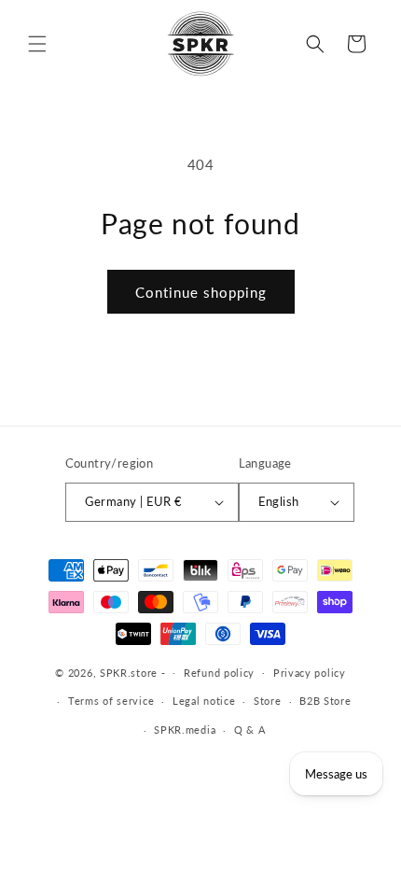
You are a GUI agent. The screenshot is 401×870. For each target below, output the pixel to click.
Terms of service (111, 701)
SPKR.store (129, 672)
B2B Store (325, 701)
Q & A (250, 729)
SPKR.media (184, 729)
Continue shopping (201, 292)
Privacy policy (309, 673)
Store (268, 701)
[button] (37, 43)
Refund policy (219, 673)
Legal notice (204, 701)
